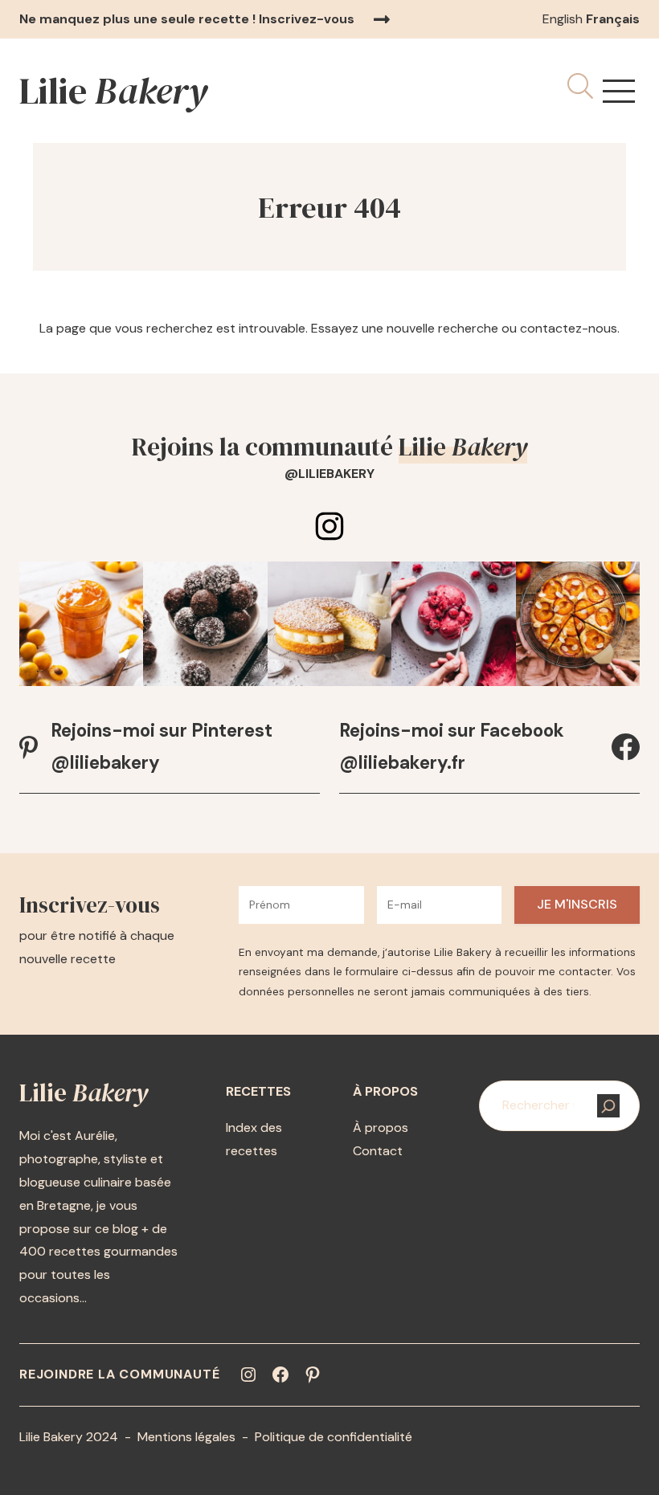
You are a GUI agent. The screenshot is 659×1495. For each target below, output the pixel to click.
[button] (619, 91)
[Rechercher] (608, 1105)
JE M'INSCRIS (577, 904)
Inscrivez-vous (306, 18)
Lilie (113, 91)
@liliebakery (329, 473)
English (562, 18)
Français (613, 18)
